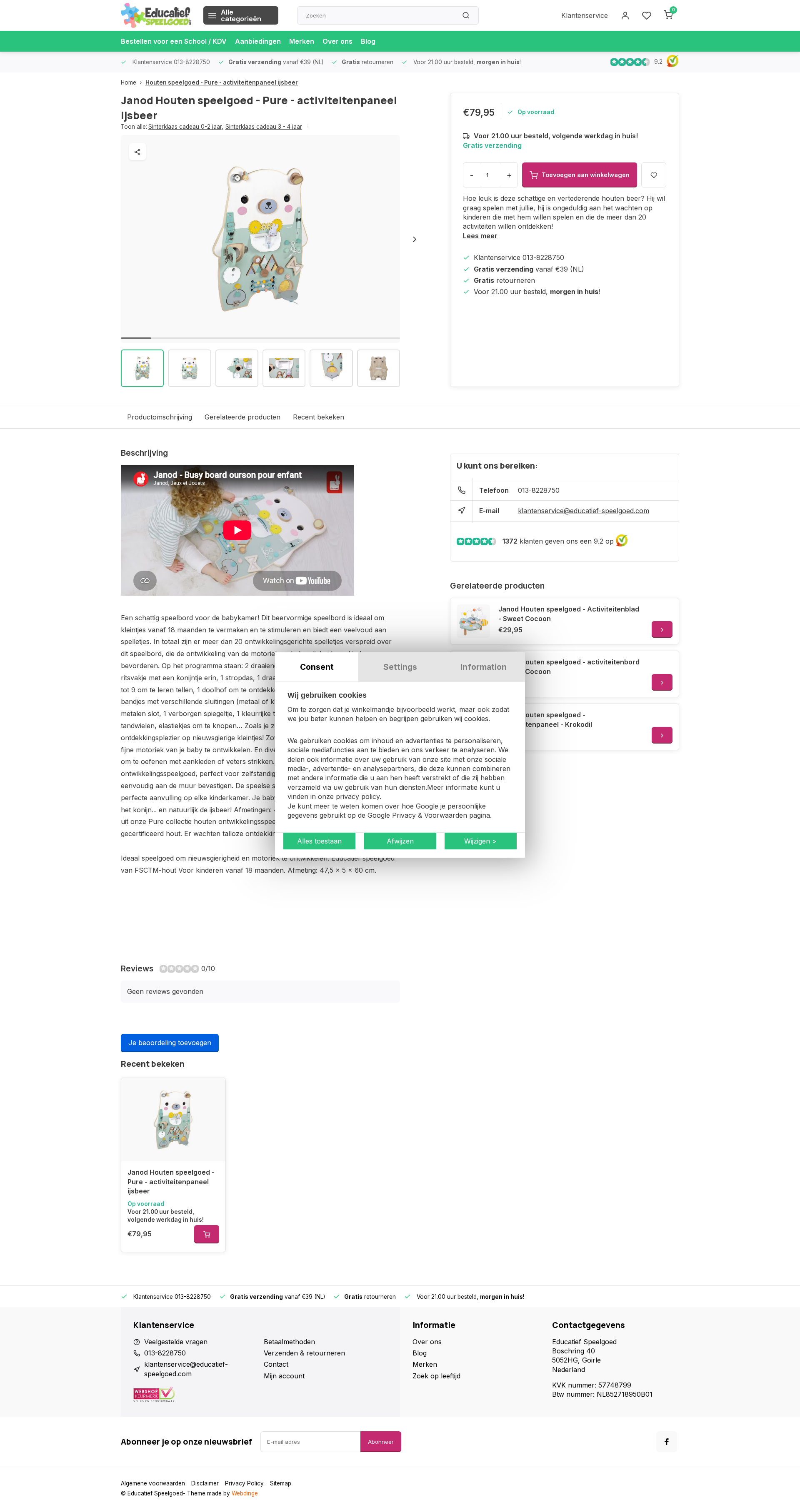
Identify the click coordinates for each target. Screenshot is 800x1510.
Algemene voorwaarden (153, 1483)
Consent (317, 667)
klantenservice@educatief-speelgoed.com (583, 511)
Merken (301, 41)
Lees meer (480, 236)
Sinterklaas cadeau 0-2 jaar (185, 126)
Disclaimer (205, 1483)
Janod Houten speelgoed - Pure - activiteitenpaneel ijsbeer (171, 1181)
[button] (414, 239)
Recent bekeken (318, 417)
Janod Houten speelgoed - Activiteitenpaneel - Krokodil (545, 719)
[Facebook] (666, 1441)
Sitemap (280, 1483)
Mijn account (284, 1376)
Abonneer (381, 1441)
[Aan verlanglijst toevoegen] (213, 1090)
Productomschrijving (159, 417)
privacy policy (358, 796)
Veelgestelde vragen (176, 1342)
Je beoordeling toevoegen (169, 1042)
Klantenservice (584, 15)
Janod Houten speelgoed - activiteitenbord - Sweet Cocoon (569, 666)
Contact (276, 1364)
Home (128, 82)
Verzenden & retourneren (304, 1353)
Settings (400, 667)
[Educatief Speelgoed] (156, 15)
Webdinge (245, 1493)
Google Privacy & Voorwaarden (417, 815)
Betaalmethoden (289, 1342)
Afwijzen (400, 841)
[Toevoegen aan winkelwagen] (206, 1234)
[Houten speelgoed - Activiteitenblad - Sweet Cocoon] (473, 621)
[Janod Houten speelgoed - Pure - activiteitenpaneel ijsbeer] (173, 1119)
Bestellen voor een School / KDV (174, 41)
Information (483, 667)
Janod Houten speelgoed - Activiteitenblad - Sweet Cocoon (568, 613)
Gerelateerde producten (242, 417)
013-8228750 (539, 490)
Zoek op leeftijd (436, 1376)
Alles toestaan (319, 841)
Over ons (337, 41)
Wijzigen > (480, 841)
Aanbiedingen (258, 41)
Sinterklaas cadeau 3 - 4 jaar (263, 126)
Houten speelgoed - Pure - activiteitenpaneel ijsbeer (221, 82)
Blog (368, 41)
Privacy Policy (244, 1483)
